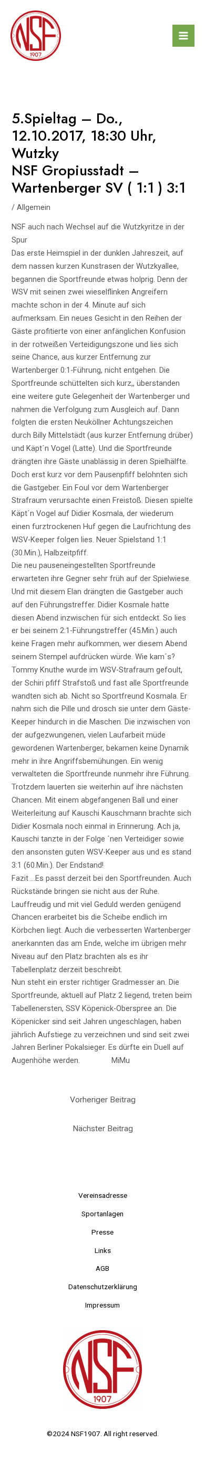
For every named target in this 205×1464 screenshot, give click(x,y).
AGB (102, 1268)
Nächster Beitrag (103, 1128)
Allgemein (33, 207)
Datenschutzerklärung (102, 1286)
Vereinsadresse (102, 1195)
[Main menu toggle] (183, 36)
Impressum (102, 1305)
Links (103, 1250)
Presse (102, 1232)
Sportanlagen (102, 1213)
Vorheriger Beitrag (103, 1099)
